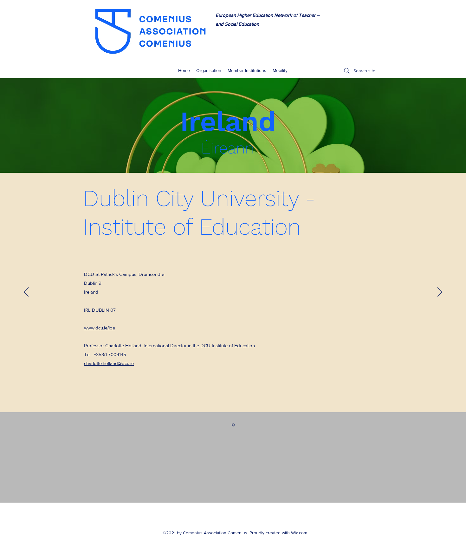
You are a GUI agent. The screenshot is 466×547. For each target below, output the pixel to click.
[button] (280, 70)
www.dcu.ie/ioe (99, 327)
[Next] (439, 292)
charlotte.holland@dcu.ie (109, 363)
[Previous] (26, 292)
